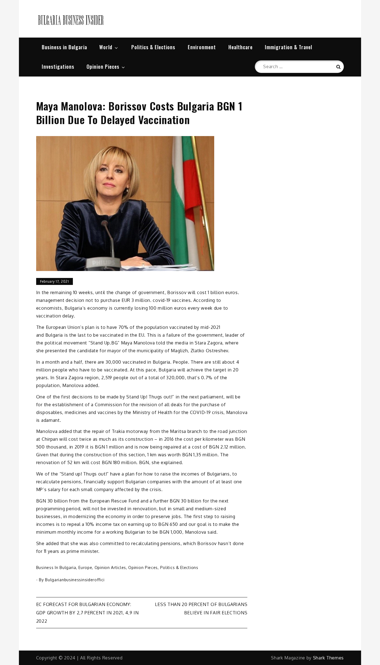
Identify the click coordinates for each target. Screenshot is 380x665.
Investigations (58, 66)
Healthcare (240, 47)
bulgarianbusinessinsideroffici (74, 579)
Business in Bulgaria (64, 47)
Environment (202, 47)
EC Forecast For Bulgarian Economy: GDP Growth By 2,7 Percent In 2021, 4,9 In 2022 (87, 613)
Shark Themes (328, 658)
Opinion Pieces (103, 66)
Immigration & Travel (288, 47)
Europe (85, 567)
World (105, 47)
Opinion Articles (110, 567)
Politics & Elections (153, 47)
